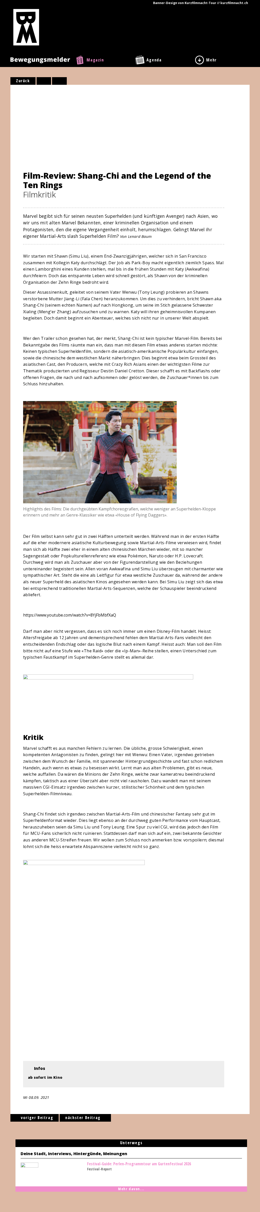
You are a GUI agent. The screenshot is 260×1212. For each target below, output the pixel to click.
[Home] (26, 27)
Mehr (211, 60)
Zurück (23, 81)
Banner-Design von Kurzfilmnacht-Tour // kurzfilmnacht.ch (200, 3)
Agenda (154, 60)
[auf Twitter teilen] (59, 81)
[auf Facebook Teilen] (44, 81)
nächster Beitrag (83, 1117)
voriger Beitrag (36, 1117)
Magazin (95, 60)
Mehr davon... (131, 1188)
